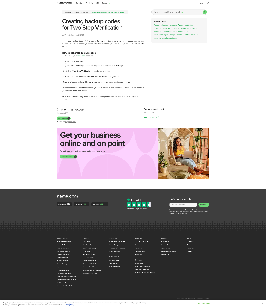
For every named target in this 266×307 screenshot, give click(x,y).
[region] (133, 303)
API (97, 3)
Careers (137, 245)
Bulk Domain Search (63, 251)
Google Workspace (89, 254)
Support (106, 3)
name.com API (113, 263)
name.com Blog (140, 251)
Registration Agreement (117, 241)
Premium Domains (63, 254)
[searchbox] (177, 12)
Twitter (189, 245)
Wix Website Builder (89, 260)
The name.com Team (141, 241)
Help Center (165, 241)
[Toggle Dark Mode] (68, 204)
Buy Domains (61, 267)
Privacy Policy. (70, 305)
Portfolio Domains (63, 270)
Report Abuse (165, 248)
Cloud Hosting (87, 245)
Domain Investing (114, 260)
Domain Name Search (64, 241)
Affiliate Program (114, 266)
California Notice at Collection (145, 273)
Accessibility (165, 254)
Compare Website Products (92, 264)
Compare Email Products (91, 267)
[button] (81, 204)
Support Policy (70, 122)
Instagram (190, 248)
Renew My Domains (63, 245)
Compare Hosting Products (92, 270)
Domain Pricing (62, 264)
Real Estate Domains (64, 283)
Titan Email (86, 251)
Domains (79, 3)
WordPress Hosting (89, 248)
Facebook (190, 241)
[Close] (262, 303)
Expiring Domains (62, 257)
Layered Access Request (169, 251)
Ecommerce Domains (64, 273)
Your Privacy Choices (142, 269)
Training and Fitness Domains (66, 279)
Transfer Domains (63, 248)
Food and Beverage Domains (66, 276)
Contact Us (164, 245)
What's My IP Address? (142, 266)
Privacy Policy (197, 211)
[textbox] (183, 205)
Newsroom (138, 254)
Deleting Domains (62, 260)
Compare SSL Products (90, 273)
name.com (81, 56)
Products (89, 3)
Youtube (189, 251)
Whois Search (139, 263)
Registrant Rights (115, 251)
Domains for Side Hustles (65, 286)
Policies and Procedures (117, 248)
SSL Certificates (88, 257)
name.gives (138, 248)
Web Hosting (87, 241)
